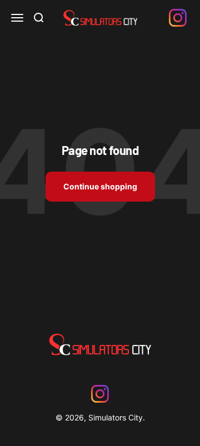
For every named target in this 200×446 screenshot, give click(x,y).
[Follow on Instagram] (178, 18)
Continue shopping (100, 186)
